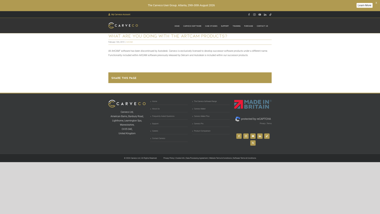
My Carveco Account (120, 14)
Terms (269, 123)
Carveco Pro (199, 124)
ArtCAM (129, 42)
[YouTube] (253, 136)
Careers (155, 131)
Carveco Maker (200, 109)
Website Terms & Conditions (220, 158)
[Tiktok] (267, 136)
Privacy (262, 123)
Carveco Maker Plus (201, 116)
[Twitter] (253, 143)
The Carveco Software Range (205, 101)
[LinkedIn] (260, 136)
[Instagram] (246, 136)
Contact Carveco (158, 138)
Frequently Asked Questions (163, 116)
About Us (156, 109)
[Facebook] (239, 136)
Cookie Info (180, 158)
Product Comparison (202, 131)
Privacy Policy (168, 158)
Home (154, 101)
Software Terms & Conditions (244, 158)
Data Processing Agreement (197, 158)
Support (155, 124)
